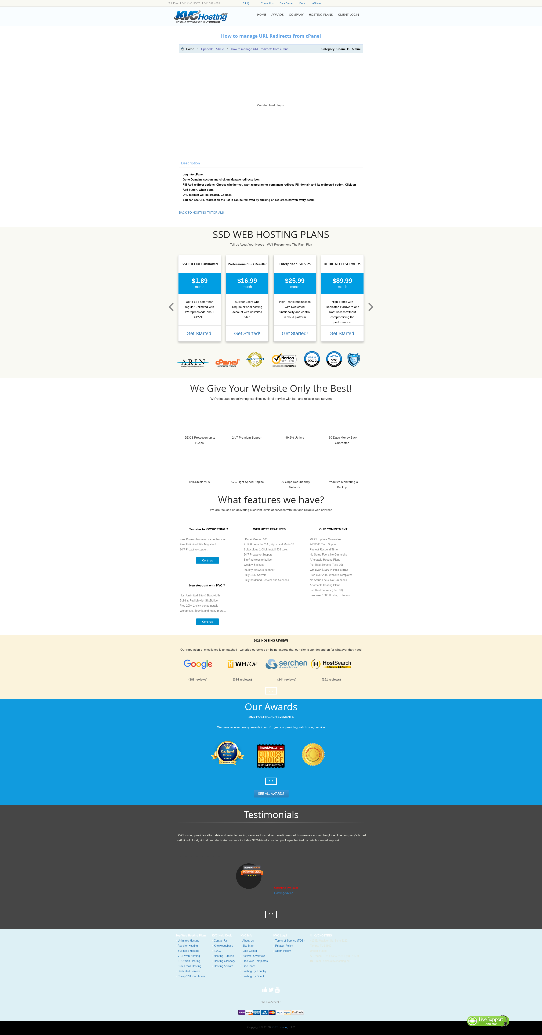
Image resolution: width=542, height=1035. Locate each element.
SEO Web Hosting (189, 961)
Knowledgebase (223, 945)
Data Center (286, 3)
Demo (302, 3)
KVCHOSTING (322, 935)
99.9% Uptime (295, 437)
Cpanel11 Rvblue (212, 49)
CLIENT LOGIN (348, 14)
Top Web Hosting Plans (191, 935)
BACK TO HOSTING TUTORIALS (201, 212)
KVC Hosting (280, 1027)
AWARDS (277, 14)
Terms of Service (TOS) (289, 940)
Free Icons (249, 966)
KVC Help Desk (222, 935)
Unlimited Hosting (188, 940)
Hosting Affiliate (223, 966)
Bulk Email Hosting (189, 966)
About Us (248, 940)
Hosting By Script (253, 976)
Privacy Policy (284, 945)
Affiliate (316, 3)
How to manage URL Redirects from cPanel (260, 49)
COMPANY (296, 14)
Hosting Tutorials (224, 955)
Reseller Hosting (188, 945)
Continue (207, 560)
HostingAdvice (283, 893)
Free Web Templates (255, 961)
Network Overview (253, 955)
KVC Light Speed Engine (247, 481)
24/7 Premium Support (247, 437)
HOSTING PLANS (321, 14)
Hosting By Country (254, 971)
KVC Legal (280, 935)
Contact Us (267, 3)
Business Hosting (188, 950)
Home (190, 49)
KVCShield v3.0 (199, 481)
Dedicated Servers (189, 971)
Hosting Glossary (224, 961)
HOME (261, 14)
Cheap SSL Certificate (191, 976)
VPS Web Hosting (189, 955)
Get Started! (200, 333)
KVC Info (246, 935)
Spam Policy (283, 950)
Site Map (247, 945)
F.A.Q (246, 3)
